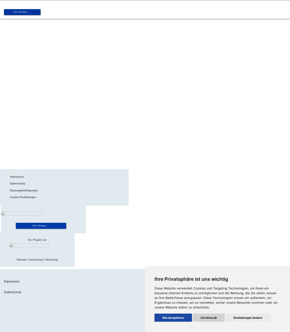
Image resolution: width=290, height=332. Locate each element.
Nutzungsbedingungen (24, 190)
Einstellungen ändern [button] (247, 317)
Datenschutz (17, 183)
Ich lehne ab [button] (209, 317)
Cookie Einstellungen (23, 197)
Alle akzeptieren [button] (173, 317)
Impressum (17, 176)
